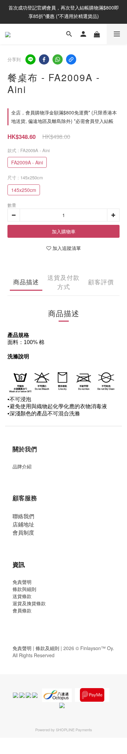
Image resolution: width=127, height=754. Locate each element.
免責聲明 (22, 581)
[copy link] (71, 59)
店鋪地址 (23, 524)
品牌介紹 (22, 466)
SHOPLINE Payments (74, 729)
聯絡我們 (23, 516)
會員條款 (22, 610)
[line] (30, 59)
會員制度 (23, 532)
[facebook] (44, 59)
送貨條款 (22, 596)
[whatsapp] (57, 59)
